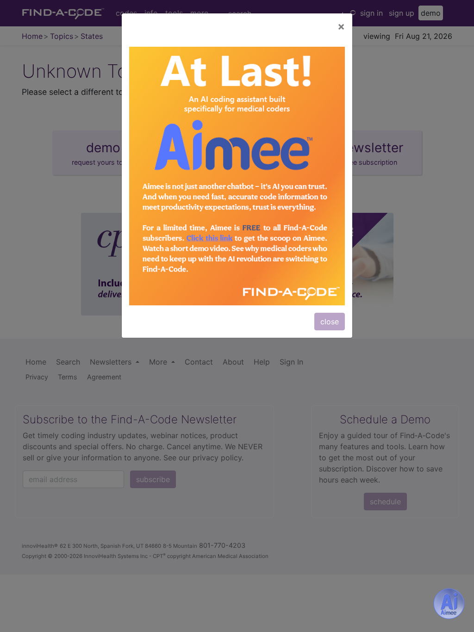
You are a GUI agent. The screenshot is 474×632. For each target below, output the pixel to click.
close (329, 321)
